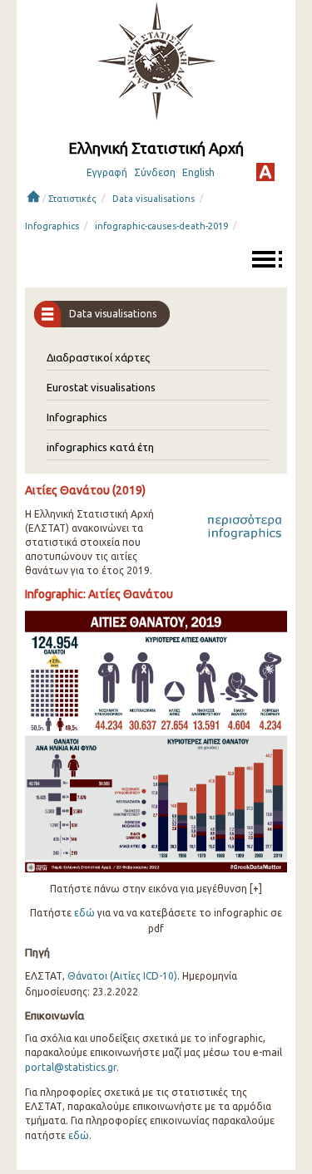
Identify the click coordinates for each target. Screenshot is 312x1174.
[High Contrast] (265, 172)
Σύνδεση (155, 172)
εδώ (84, 912)
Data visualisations (153, 199)
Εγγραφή (107, 172)
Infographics (52, 226)
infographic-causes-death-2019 (161, 226)
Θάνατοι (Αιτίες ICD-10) (122, 975)
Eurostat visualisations (101, 387)
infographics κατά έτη (100, 447)
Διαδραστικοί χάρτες (98, 357)
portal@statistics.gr (70, 1067)
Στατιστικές (72, 199)
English (198, 172)
